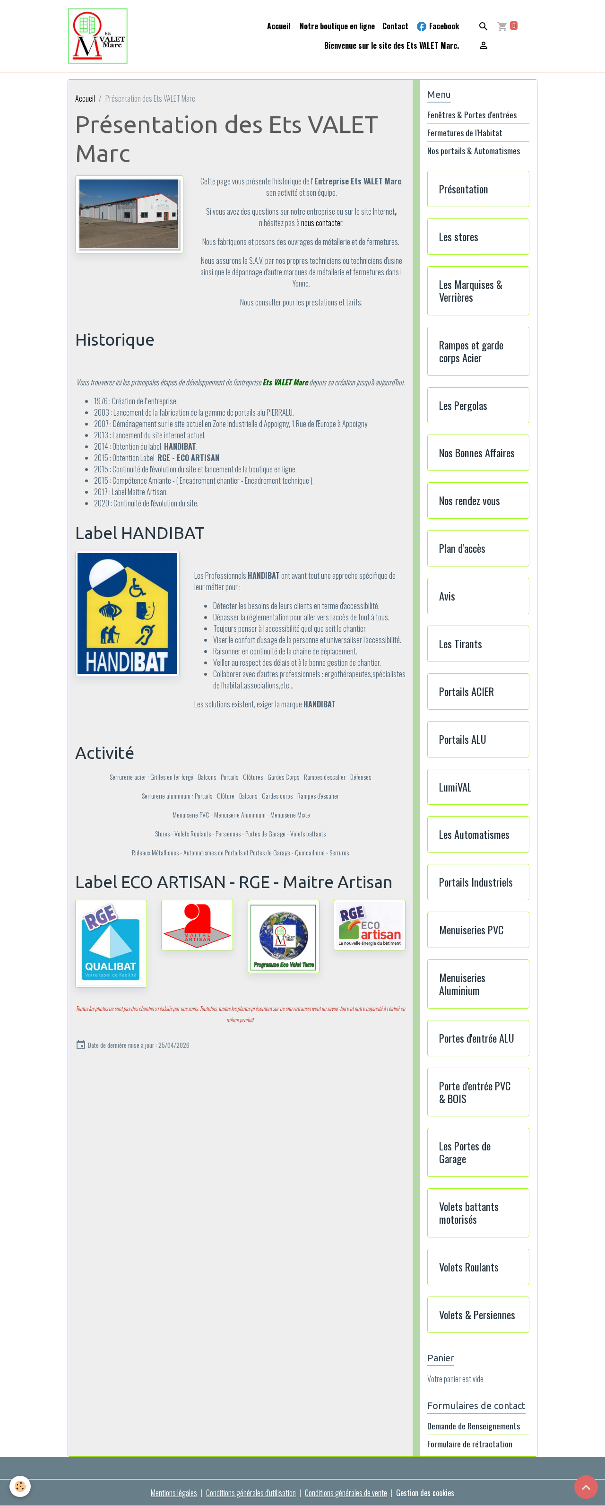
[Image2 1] (129, 213)
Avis (447, 596)
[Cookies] (20, 1486)
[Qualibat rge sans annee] (111, 942)
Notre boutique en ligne (336, 26)
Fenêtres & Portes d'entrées (472, 115)
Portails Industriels (476, 882)
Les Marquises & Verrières (470, 291)
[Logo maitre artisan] (197, 924)
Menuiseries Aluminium (462, 984)
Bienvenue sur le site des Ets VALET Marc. (391, 45)
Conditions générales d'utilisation (251, 1492)
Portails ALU (462, 739)
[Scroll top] (586, 1487)
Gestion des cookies (425, 1492)
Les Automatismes (474, 834)
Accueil (278, 26)
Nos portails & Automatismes (473, 151)
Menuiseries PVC (471, 929)
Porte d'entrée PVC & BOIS (474, 1092)
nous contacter (321, 222)
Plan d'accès (462, 548)
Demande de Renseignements (473, 1425)
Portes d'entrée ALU (476, 1038)
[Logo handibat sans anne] (127, 612)
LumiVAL (455, 787)
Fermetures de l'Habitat (464, 133)
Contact (395, 26)
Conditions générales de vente (346, 1492)
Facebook (443, 26)
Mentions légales (174, 1492)
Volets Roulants (469, 1267)
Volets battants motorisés (469, 1213)
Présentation (463, 189)
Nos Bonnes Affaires (477, 452)
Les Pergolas (463, 405)
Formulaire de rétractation (469, 1443)
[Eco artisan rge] (370, 924)
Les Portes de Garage (465, 1152)
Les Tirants (460, 643)
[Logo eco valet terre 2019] (284, 935)
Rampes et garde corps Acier (471, 351)
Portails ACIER (466, 691)
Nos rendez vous (469, 500)
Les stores (458, 236)
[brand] (98, 36)
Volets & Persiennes (477, 1314)
